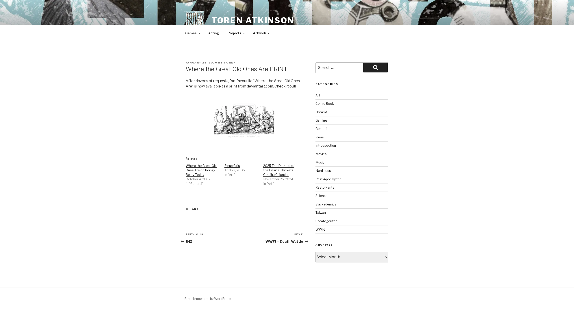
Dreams (321, 112)
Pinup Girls (232, 166)
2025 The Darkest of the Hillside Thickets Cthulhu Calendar (278, 170)
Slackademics (325, 204)
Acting (213, 33)
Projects (234, 33)
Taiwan (320, 212)
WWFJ (320, 229)
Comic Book (324, 103)
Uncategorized (326, 221)
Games (191, 33)
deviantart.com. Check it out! (271, 86)
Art (195, 209)
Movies (321, 154)
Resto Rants (324, 187)
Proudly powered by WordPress (207, 299)
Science (321, 196)
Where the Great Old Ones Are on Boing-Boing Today (201, 170)
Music (319, 162)
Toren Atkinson (252, 20)
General (321, 129)
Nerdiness (323, 170)
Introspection (325, 145)
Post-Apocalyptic (328, 179)
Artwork (259, 33)
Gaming (321, 120)
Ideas (319, 137)
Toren (230, 62)
